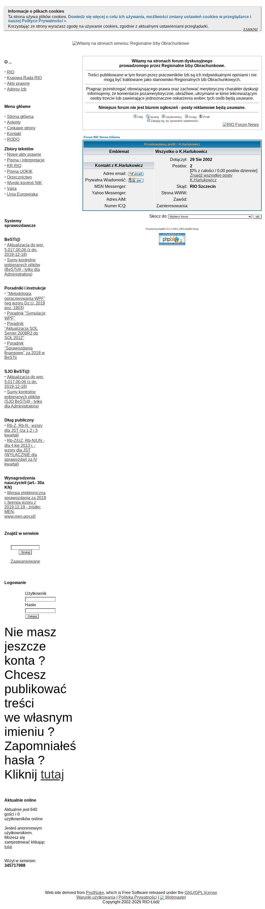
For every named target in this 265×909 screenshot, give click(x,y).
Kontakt (14, 133)
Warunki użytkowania (95, 897)
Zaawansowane (25, 561)
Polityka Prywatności (138, 897)
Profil (206, 117)
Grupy (193, 117)
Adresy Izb (16, 89)
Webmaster (175, 897)
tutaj (52, 774)
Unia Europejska (22, 194)
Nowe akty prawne (24, 154)
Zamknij (250, 29)
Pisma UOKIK (20, 171)
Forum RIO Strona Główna (102, 137)
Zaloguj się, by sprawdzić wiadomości (174, 120)
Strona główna (20, 116)
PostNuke (95, 892)
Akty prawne (18, 83)
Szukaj (154, 117)
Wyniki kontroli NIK (24, 183)
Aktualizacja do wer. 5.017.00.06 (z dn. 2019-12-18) (24, 250)
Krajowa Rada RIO (24, 78)
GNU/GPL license (201, 892)
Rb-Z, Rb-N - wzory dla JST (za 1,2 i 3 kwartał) (23, 430)
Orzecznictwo (19, 177)
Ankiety (14, 122)
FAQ (140, 117)
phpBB (161, 228)
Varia (12, 188)
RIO (10, 72)
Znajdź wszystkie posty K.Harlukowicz (211, 177)
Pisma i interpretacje (26, 160)
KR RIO (14, 166)
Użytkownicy (174, 117)
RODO (13, 139)
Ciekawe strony (21, 128)
